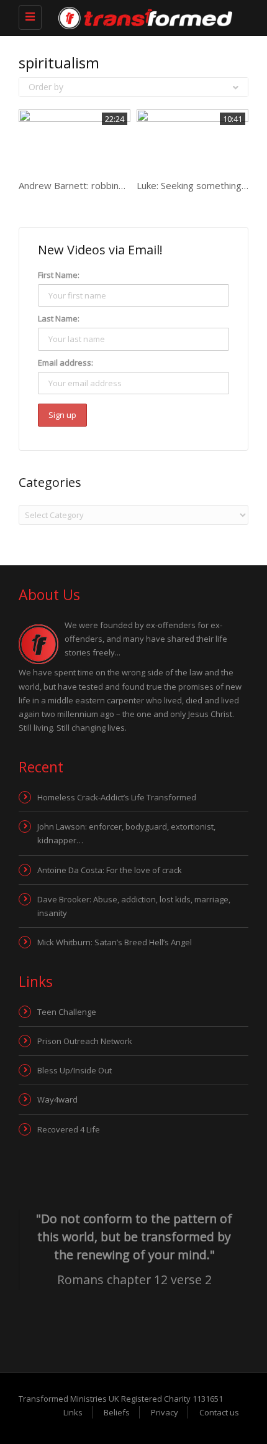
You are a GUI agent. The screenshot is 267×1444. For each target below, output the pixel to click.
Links (73, 1412)
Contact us (219, 1412)
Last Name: (58, 318)
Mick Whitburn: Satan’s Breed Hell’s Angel (114, 942)
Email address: (65, 362)
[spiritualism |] (124, 16)
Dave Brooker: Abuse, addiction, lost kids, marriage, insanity (133, 906)
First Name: (58, 274)
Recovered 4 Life (68, 1129)
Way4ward (57, 1099)
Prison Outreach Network (84, 1041)
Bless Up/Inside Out (74, 1070)
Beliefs (117, 1412)
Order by (46, 87)
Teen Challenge (66, 1011)
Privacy (164, 1412)
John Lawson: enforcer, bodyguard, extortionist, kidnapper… (126, 833)
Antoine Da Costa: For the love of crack (109, 870)
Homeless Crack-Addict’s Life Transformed (116, 797)
